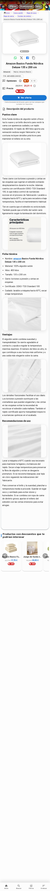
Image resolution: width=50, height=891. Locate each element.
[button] (7, 13)
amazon (17, 258)
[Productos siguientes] (45, 556)
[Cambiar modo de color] (46, 6)
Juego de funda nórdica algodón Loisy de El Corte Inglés (32, 557)
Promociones (26, 6)
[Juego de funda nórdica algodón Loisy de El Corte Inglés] (32, 548)
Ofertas (12, 6)
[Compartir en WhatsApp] (15, 58)
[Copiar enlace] (33, 58)
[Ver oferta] (24, 38)
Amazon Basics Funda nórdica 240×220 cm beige (11, 557)
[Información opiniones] (20, 81)
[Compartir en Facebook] (27, 58)
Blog (38, 6)
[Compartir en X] (21, 58)
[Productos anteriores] (4, 556)
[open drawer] (3, 6)
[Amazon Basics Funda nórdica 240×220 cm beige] (11, 548)
